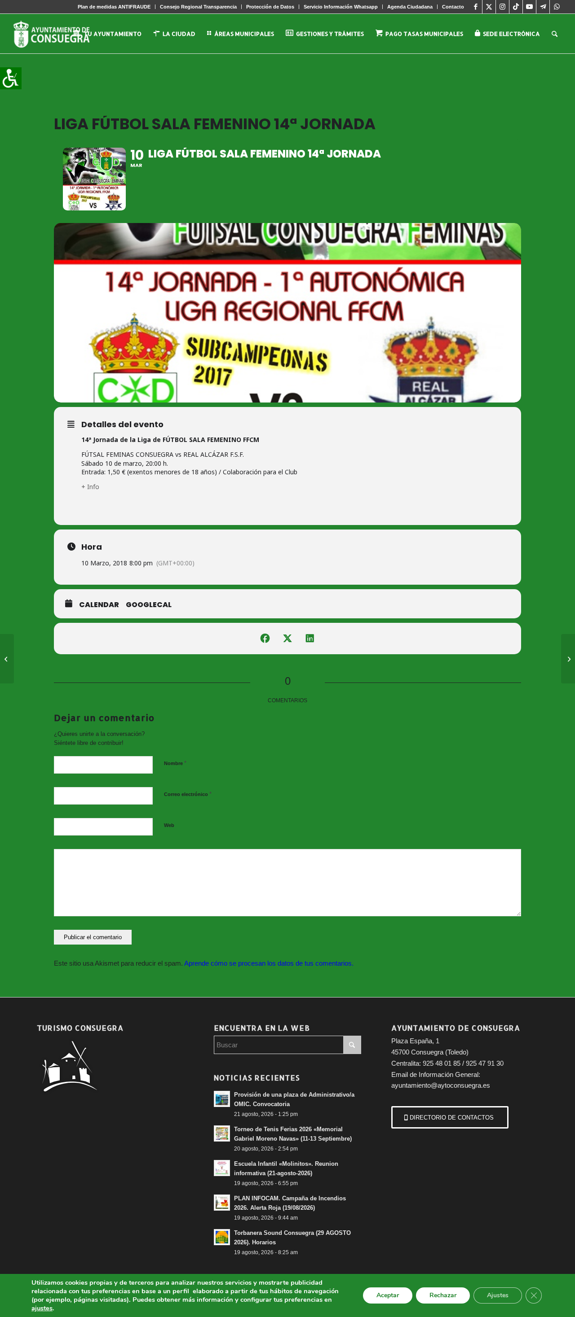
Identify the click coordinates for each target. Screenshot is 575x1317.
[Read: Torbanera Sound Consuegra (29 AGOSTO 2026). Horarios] (222, 1237)
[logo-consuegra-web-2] (59, 33)
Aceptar (387, 1295)
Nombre (175, 763)
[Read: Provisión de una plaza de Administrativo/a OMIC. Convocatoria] (222, 1099)
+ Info (90, 486)
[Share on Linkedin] (310, 638)
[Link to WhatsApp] (556, 6)
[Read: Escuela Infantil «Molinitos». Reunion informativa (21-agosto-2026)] (222, 1168)
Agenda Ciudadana (410, 6)
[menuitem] (114, 6)
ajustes (42, 1308)
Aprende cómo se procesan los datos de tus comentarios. (269, 963)
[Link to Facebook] (475, 6)
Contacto (453, 6)
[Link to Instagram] (502, 6)
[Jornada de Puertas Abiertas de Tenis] (568, 658)
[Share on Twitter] (287, 638)
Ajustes (498, 1295)
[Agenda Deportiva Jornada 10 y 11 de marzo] (7, 658)
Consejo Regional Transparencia (198, 6)
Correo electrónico (188, 794)
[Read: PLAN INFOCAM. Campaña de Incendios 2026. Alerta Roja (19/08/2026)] (222, 1202)
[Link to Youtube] (529, 6)
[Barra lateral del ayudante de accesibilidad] (11, 78)
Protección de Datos (270, 6)
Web (169, 825)
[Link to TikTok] (515, 6)
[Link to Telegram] (542, 6)
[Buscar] (554, 33)
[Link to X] (488, 6)
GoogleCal (149, 604)
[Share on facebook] (265, 638)
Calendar (99, 604)
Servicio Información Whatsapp (341, 6)
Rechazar (442, 1295)
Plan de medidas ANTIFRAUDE (114, 6)
